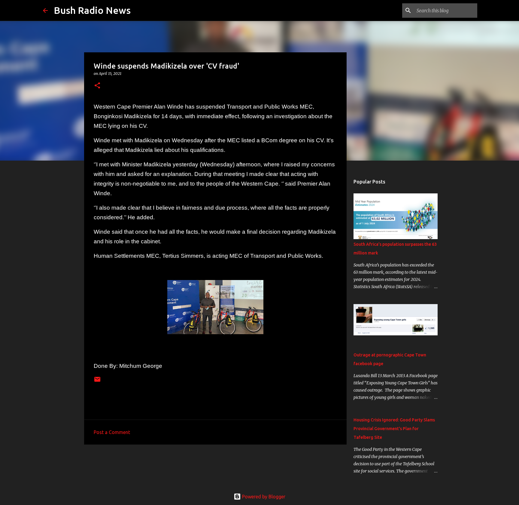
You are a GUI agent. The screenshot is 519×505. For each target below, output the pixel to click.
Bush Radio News (92, 10)
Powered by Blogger (263, 496)
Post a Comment (112, 432)
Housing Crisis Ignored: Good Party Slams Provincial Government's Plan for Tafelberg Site (394, 428)
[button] (97, 86)
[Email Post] (97, 381)
